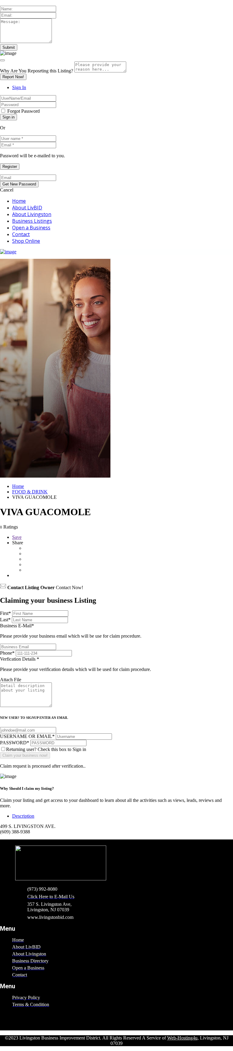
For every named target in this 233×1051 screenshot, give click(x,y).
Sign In (19, 87)
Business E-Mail (70, 631)
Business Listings (32, 221)
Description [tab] (23, 816)
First (5, 613)
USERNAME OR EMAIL (27, 736)
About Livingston (31, 214)
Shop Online (26, 241)
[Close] (2, 60)
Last (5, 619)
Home (19, 201)
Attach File (10, 679)
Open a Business (31, 227)
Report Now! (13, 77)
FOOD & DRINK (30, 491)
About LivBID (27, 207)
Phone (7, 653)
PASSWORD (14, 742)
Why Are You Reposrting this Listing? (36, 70)
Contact (21, 234)
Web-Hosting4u (182, 1037)
